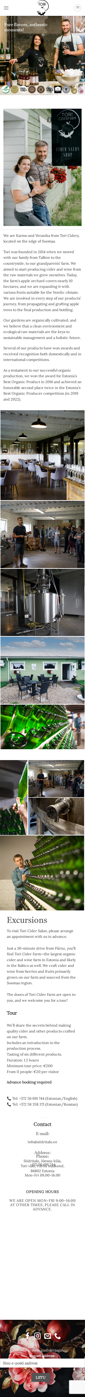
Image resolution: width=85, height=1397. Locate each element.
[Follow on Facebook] (27, 1336)
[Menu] (6, 7)
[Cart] (77, 8)
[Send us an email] (47, 1336)
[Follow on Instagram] (37, 1336)
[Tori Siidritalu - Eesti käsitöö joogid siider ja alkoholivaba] (42, 8)
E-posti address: (42, 1356)
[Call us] (57, 1336)
